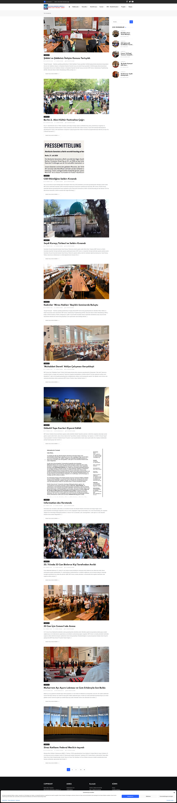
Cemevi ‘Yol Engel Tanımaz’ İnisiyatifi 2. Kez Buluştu (126, 55)
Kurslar (101, 6)
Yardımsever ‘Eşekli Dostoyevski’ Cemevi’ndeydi (126, 75)
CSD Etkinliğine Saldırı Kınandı (60, 179)
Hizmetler (84, 6)
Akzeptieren (130, 796)
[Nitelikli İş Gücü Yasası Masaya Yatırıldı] (115, 33)
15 (80, 769)
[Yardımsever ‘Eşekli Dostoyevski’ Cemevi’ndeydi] (115, 74)
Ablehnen (148, 796)
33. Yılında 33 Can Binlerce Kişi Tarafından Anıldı (70, 565)
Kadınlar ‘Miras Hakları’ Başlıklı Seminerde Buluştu (71, 305)
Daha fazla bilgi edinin (51, 73)
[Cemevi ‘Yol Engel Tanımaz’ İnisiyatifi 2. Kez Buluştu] (115, 54)
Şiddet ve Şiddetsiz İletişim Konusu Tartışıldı (67, 58)
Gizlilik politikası (116, 789)
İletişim (130, 6)
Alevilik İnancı (93, 6)
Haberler (123, 31)
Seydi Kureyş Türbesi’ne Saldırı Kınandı (62, 1)
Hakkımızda (75, 6)
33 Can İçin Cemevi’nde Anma (59, 626)
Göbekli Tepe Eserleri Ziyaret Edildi (62, 428)
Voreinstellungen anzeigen (166, 796)
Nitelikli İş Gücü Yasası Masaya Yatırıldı (125, 34)
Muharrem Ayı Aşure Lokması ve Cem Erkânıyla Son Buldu (75, 688)
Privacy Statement (11, 800)
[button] (174, 792)
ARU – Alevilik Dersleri (112, 6)
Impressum (18, 800)
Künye (113, 787)
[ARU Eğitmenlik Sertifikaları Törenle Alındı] (115, 43)
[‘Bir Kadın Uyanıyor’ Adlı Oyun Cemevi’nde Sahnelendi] (115, 64)
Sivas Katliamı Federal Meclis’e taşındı (64, 748)
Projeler (123, 6)
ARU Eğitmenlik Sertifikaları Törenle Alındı (127, 45)
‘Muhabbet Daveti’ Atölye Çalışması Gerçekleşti (69, 367)
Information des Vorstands (58, 503)
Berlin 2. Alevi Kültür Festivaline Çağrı (64, 120)
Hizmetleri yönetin (170, 800)
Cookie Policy (4, 800)
